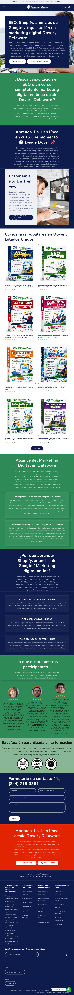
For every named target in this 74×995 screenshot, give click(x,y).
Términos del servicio (38, 992)
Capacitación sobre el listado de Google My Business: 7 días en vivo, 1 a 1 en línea (52, 387)
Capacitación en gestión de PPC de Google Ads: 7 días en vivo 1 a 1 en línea (19, 336)
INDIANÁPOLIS (40, 874)
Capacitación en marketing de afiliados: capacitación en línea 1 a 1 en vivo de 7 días (19, 286)
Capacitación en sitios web (43, 893)
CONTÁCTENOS (17, 61)
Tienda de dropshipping (59, 919)
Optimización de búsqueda (26, 893)
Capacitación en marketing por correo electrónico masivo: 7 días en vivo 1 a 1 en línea (19, 387)
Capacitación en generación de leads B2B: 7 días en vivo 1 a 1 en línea (19, 439)
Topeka (29, 877)
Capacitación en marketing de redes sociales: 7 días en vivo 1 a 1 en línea (53, 336)
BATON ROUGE (48, 877)
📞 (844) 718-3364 (48, 863)
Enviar (14, 819)
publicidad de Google (59, 906)
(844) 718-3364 (24, 783)
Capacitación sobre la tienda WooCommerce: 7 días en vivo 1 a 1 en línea (53, 439)
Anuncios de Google (42, 910)
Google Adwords (26, 902)
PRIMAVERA (29, 874)
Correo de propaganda (25, 916)
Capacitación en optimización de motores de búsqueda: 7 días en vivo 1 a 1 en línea (53, 286)
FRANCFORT (37, 877)
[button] (4, 7)
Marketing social (26, 898)
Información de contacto (63, 992)
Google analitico (43, 922)
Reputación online (27, 911)
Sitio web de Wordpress (59, 893)
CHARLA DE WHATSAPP (39, 61)
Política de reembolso (50, 990)
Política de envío (50, 992)
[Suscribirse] (36, 954)
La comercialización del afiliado (61, 899)
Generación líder (26, 907)
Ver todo (37, 448)
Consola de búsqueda (41, 917)
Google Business (43, 905)
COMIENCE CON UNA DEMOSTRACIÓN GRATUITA (20, 217)
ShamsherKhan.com (18, 990)
